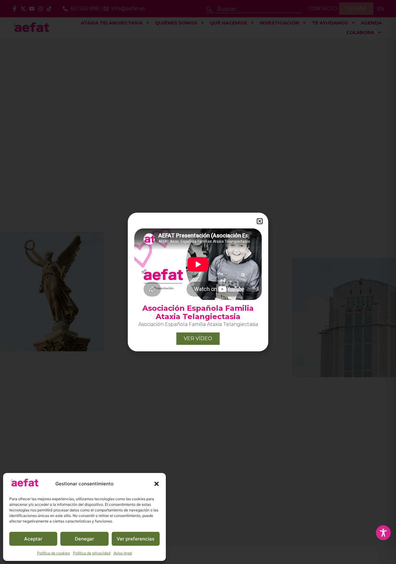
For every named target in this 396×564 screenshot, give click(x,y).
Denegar (84, 539)
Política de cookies (53, 553)
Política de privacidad (91, 553)
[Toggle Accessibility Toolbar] (383, 533)
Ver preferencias (135, 539)
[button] (156, 484)
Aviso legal (123, 553)
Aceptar (33, 539)
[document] (198, 282)
